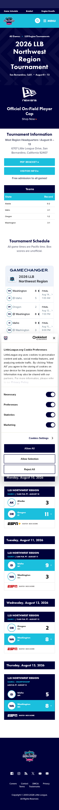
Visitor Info (29, 170)
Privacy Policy (20, 382)
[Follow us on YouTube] (40, 773)
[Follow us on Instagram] (19, 773)
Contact (24, 783)
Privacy (46, 783)
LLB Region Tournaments (37, 36)
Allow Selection (30, 458)
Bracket (29, 11)
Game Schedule (11, 11)
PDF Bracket (29, 161)
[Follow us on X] (33, 773)
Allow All (29, 448)
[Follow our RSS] (26, 773)
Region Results (48, 11)
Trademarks (34, 786)
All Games (15, 36)
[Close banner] (54, 338)
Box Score (33, 524)
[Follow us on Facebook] (11, 773)
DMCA (35, 783)
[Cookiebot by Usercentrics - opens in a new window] (34, 338)
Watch (25, 524)
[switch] (50, 404)
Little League (41, 795)
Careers (13, 783)
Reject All (29, 469)
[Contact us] (47, 773)
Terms (22, 786)
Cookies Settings (39, 438)
